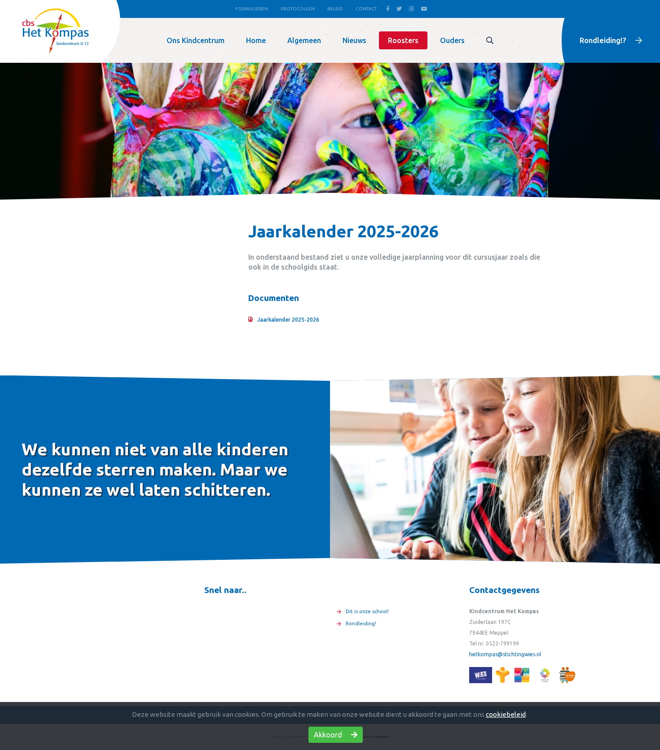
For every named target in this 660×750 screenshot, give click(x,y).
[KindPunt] (480, 675)
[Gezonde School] (545, 675)
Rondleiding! (361, 623)
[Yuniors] (503, 675)
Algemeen (304, 40)
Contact (366, 8)
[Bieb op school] (567, 675)
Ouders (452, 40)
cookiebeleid (506, 714)
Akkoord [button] (329, 735)
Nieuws (354, 40)
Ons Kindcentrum (195, 40)
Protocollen (298, 8)
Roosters (403, 40)
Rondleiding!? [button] (604, 40)
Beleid (335, 8)
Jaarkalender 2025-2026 (288, 320)
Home (256, 40)
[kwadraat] (521, 675)
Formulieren (251, 8)
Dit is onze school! (367, 611)
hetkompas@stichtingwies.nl (505, 654)
